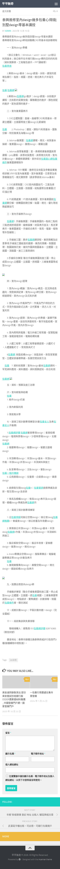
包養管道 (38, 488)
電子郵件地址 (38, 753)
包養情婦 (16, 517)
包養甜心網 (47, 158)
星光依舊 (6, 11)
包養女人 (44, 421)
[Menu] (56, 4)
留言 (8, 733)
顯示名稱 (10, 753)
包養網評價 (14, 432)
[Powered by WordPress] (20, 859)
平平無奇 (7, 4)
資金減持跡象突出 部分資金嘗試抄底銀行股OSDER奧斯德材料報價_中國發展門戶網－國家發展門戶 (14, 699)
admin (8, 31)
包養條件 (9, 602)
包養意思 (7, 66)
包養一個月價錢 (10, 473)
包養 (4, 90)
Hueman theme (45, 859)
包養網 (10, 90)
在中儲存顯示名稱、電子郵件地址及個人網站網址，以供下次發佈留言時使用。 (29, 778)
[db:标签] (13, 660)
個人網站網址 (11, 764)
